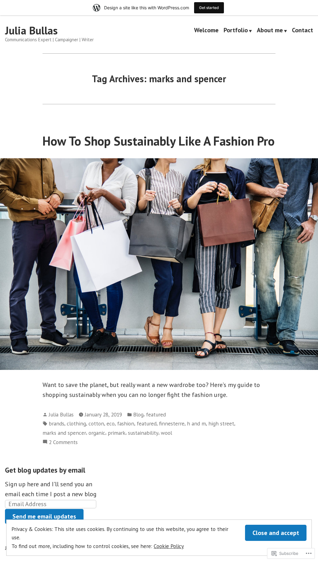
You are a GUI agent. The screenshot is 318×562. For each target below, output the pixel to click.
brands (56, 423)
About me (270, 31)
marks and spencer (64, 432)
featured (156, 414)
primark (116, 432)
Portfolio (236, 31)
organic (97, 432)
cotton (96, 423)
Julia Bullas (31, 30)
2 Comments (63, 442)
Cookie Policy (169, 546)
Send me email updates (44, 516)
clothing (76, 423)
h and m (196, 423)
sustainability (143, 432)
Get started (209, 7)
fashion (125, 423)
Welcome (206, 31)
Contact (302, 31)
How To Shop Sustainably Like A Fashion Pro (159, 141)
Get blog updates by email (45, 469)
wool (166, 432)
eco (111, 423)
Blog (138, 414)
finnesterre (171, 423)
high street (221, 423)
